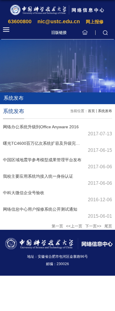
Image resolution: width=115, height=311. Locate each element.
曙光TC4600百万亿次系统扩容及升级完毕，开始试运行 (54, 143)
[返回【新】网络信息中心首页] (57, 10)
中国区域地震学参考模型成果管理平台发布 (42, 159)
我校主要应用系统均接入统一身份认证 (38, 176)
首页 (91, 111)
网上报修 (95, 21)
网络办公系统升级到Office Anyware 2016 (41, 126)
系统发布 (105, 111)
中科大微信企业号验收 (23, 192)
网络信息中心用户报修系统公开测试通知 (40, 209)
